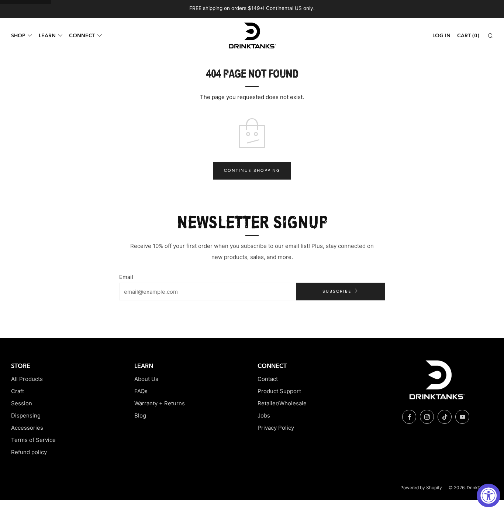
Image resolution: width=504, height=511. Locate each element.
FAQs (141, 391)
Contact (268, 378)
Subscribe (337, 291)
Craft (17, 391)
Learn (47, 35)
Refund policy (29, 452)
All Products (27, 378)
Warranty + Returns (159, 403)
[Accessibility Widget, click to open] (488, 495)
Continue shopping (252, 170)
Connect (82, 35)
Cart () (468, 35)
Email (126, 276)
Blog (140, 415)
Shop (18, 35)
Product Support (279, 391)
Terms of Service (33, 439)
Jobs (264, 415)
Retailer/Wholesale (282, 403)
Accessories (27, 427)
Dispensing (26, 415)
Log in (441, 35)
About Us (146, 378)
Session (21, 403)
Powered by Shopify (421, 487)
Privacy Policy (276, 427)
